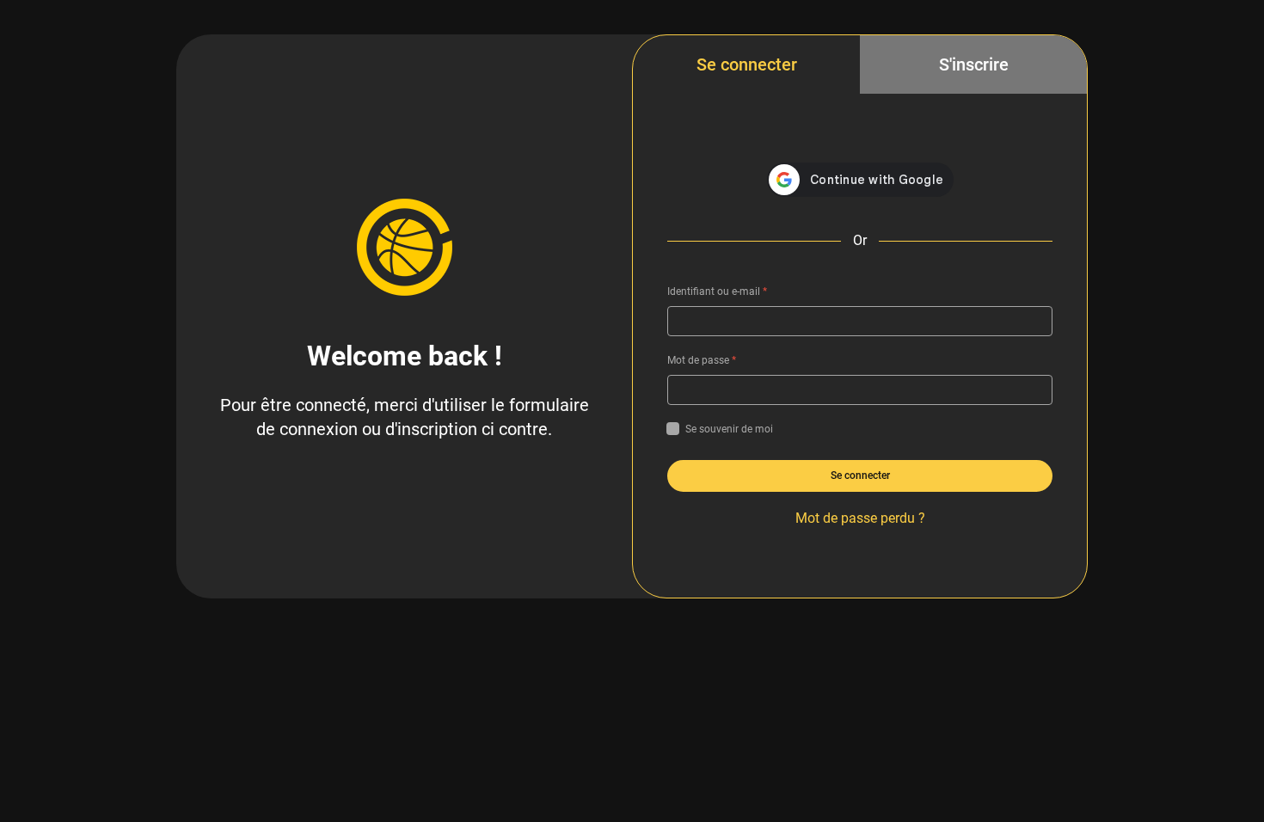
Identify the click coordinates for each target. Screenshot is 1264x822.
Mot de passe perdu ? (860, 518)
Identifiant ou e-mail (717, 291)
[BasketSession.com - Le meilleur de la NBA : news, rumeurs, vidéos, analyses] (404, 247)
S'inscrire (974, 64)
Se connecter (746, 64)
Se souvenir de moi (729, 429)
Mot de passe (701, 360)
